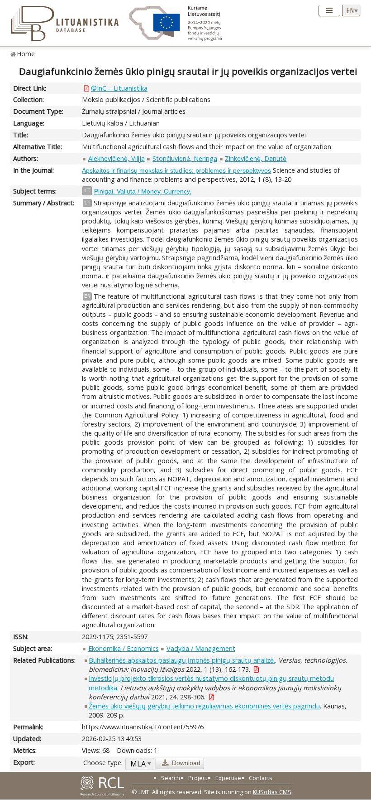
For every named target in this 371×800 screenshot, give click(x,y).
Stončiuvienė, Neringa (184, 158)
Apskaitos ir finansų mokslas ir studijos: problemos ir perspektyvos (176, 170)
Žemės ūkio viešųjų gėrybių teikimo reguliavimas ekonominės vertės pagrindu (204, 706)
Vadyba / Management (200, 648)
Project (197, 778)
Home (26, 53)
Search (170, 778)
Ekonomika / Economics (123, 648)
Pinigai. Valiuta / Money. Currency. (142, 191)
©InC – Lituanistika (119, 88)
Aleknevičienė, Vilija (116, 158)
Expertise (228, 778)
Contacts (260, 778)
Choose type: (103, 762)
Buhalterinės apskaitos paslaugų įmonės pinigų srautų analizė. (182, 660)
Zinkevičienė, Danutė (255, 158)
